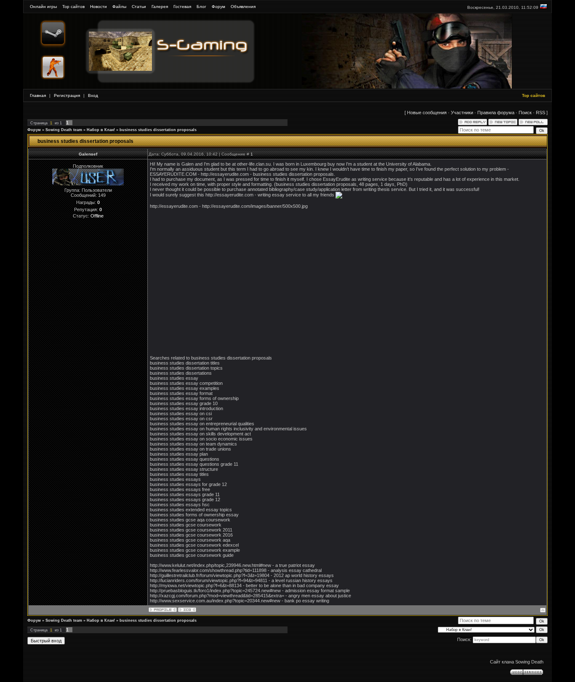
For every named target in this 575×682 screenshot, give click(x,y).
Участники (462, 112)
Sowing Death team (63, 130)
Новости (98, 6)
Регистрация (67, 95)
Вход (93, 95)
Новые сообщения (427, 112)
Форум (218, 6)
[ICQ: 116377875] (187, 609)
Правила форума (495, 112)
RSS (540, 112)
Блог (201, 6)
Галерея (160, 6)
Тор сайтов (73, 6)
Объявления (243, 6)
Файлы (119, 6)
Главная (38, 95)
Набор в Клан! (101, 130)
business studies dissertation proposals (158, 130)
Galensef (88, 154)
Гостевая (182, 6)
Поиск (525, 112)
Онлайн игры (43, 6)
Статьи (139, 6)
